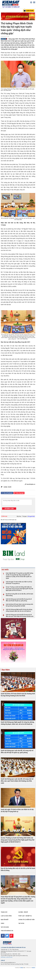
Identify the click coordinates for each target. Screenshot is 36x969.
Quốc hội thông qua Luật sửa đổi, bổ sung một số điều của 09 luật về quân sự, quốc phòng (17, 599)
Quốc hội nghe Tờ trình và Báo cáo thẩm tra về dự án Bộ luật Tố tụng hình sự (17, 582)
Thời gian (24, 516)
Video (2, 923)
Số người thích (31, 516)
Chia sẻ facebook (7, 493)
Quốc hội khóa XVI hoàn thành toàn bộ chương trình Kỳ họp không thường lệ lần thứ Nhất (18, 605)
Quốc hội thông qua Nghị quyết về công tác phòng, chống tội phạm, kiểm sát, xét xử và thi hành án (17, 610)
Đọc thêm (6, 669)
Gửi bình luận (9, 508)
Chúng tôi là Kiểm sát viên (26, 919)
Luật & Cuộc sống (6, 916)
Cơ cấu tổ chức (29, 10)
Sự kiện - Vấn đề (23, 912)
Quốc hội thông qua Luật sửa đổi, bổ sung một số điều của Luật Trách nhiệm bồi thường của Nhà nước (18, 615)
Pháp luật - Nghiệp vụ (25, 916)
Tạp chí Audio (5, 927)
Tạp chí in (21, 923)
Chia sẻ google (20, 493)
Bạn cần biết (4, 919)
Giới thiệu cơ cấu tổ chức (6, 957)
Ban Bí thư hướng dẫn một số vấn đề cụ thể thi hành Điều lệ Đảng (18, 594)
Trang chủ (4, 912)
